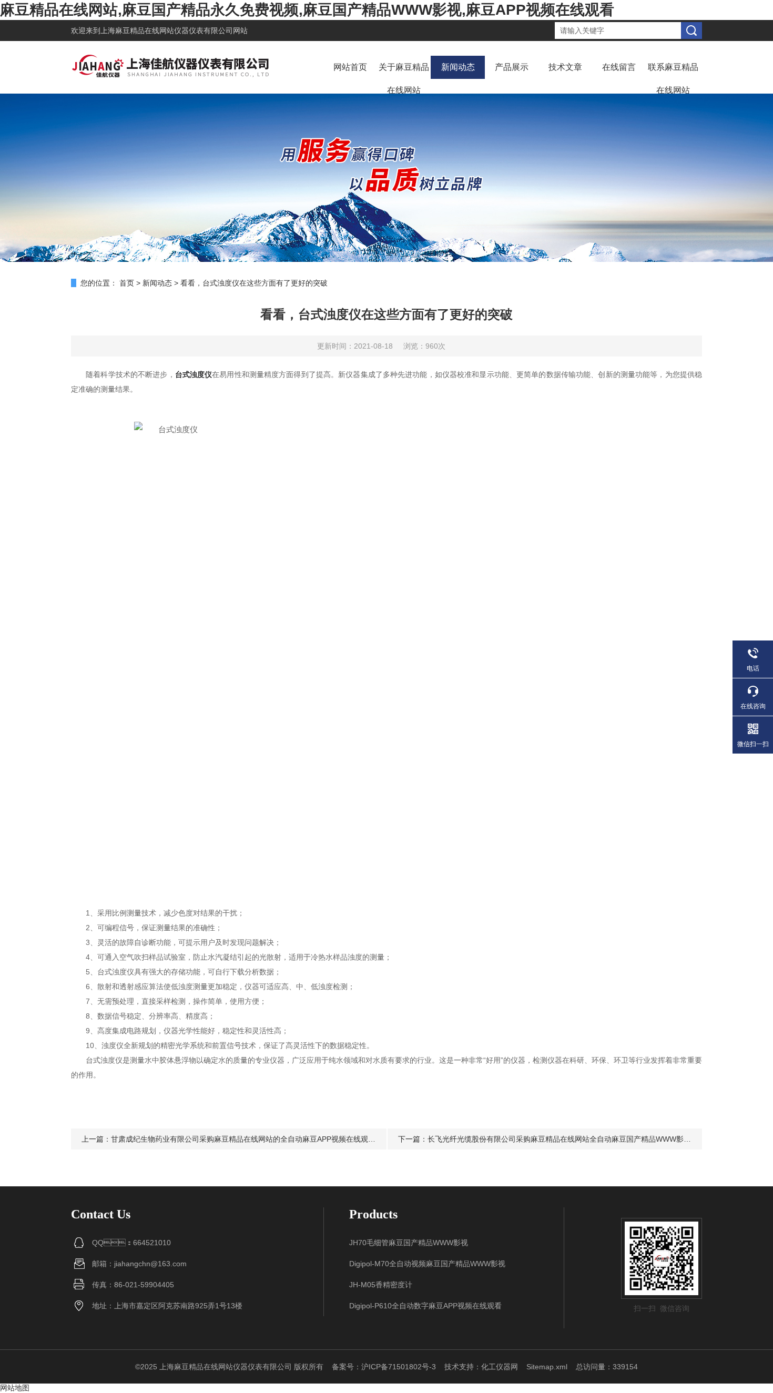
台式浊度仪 (193, 374)
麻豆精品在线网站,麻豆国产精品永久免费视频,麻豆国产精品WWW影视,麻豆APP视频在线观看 (307, 10)
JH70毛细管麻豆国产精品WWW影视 (408, 1242)
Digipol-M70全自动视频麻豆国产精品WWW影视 (427, 1263)
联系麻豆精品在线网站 (673, 79)
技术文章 (565, 67)
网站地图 (14, 1388)
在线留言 (619, 67)
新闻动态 (458, 67)
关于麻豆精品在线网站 (404, 79)
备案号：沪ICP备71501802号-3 (384, 1367)
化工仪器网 (499, 1367)
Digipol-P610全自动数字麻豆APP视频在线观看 (425, 1306)
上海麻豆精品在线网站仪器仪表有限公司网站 (174, 30)
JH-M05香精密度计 (380, 1284)
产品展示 (511, 67)
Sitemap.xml (546, 1367)
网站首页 (350, 67)
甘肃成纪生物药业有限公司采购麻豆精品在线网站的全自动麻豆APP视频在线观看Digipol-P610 (264, 1139)
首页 (126, 283)
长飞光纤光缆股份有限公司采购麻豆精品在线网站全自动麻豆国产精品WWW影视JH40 (568, 1139)
